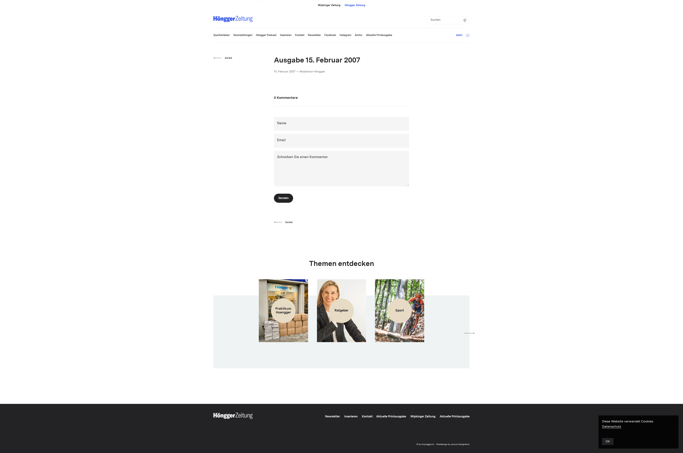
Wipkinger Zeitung (329, 5)
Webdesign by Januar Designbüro (453, 444)
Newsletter (332, 416)
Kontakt (367, 416)
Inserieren (351, 416)
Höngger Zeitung (355, 5)
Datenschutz (611, 426)
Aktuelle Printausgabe (391, 416)
